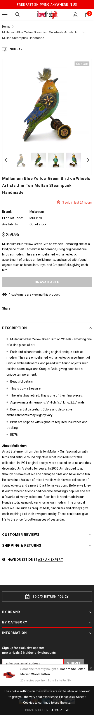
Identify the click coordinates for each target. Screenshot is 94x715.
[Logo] (47, 14)
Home (6, 26)
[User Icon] (75, 14)
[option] (47, 103)
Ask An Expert (50, 559)
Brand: (7, 211)
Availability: (10, 224)
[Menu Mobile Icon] (4, 14)
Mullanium (37, 211)
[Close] (91, 667)
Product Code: (12, 218)
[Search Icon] (17, 14)
